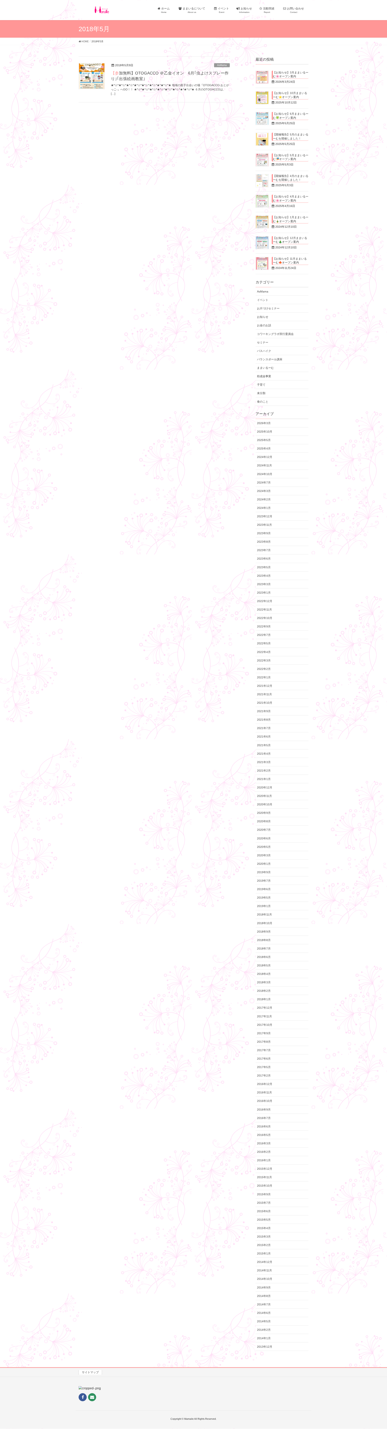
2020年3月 (264, 855)
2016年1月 (264, 1160)
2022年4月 (264, 652)
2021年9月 (264, 711)
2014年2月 (264, 1329)
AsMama (222, 65)
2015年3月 (264, 1236)
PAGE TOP (374, 1382)
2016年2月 (264, 1151)
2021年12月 (264, 685)
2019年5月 (264, 897)
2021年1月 (264, 779)
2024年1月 (264, 507)
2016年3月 (264, 1143)
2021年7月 (264, 728)
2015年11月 (264, 1177)
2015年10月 (264, 1185)
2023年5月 (264, 567)
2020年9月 (264, 812)
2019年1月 (264, 906)
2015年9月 (264, 1194)
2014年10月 (264, 1278)
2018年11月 (264, 914)
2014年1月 (264, 1338)
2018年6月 (264, 957)
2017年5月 (264, 1067)
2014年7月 (264, 1304)
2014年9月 (264, 1287)
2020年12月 (264, 787)
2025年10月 (264, 431)
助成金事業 (264, 376)
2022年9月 (264, 626)
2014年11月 (264, 1270)
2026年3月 (264, 423)
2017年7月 (264, 1050)
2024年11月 (264, 465)
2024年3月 (264, 491)
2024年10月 (264, 474)
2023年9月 (264, 533)
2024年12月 (264, 457)
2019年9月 (264, 872)
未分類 (261, 393)
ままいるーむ (265, 367)
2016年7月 (264, 1118)
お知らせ (262, 316)
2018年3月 (264, 982)
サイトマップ (90, 1372)
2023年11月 (264, 524)
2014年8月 (264, 1296)
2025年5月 (264, 440)
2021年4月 (264, 753)
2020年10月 (264, 804)
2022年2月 (264, 669)
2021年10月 (264, 702)
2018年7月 (264, 948)
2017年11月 (264, 1016)
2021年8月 (264, 719)
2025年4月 (264, 448)
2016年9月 (264, 1109)
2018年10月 (264, 923)
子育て (261, 384)
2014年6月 (264, 1312)
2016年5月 (264, 1135)
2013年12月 (264, 1346)
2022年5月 (264, 643)
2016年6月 (264, 1126)
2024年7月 (264, 482)
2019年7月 (264, 880)
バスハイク (264, 350)
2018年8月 (264, 940)
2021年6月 (264, 736)
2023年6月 (264, 558)
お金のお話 (264, 325)
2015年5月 (264, 1219)
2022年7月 (264, 634)
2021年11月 (264, 694)
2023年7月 (264, 550)
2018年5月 (264, 965)
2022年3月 (264, 660)
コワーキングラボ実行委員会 (275, 334)
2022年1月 (264, 677)
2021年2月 (264, 770)
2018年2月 (264, 990)
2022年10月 (264, 618)
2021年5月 (264, 745)
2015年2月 (264, 1245)
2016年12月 (264, 1084)
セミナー (262, 342)
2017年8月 (264, 1041)
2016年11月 (264, 1092)
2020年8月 (264, 821)
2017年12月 (264, 1007)
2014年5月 (264, 1321)
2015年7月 (264, 1202)
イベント (262, 300)
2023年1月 (264, 592)
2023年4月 (264, 575)
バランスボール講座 (269, 359)
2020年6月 (264, 838)
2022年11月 (264, 609)
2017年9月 (264, 1033)
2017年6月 (264, 1058)
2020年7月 (264, 829)
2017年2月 (264, 1075)
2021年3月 (264, 762)
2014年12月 (264, 1262)
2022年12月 (264, 601)
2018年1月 (264, 999)
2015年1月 (264, 1253)
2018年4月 (264, 973)
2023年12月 (264, 516)
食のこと (262, 401)
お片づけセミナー (268, 308)
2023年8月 (264, 541)
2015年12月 (264, 1168)
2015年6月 (264, 1211)
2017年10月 (264, 1024)
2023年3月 (264, 584)
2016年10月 (264, 1100)
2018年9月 (264, 931)
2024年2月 (264, 499)
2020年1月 (264, 863)
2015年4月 (264, 1228)
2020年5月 (264, 846)
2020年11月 (264, 796)
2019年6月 (264, 889)
